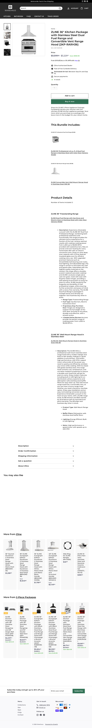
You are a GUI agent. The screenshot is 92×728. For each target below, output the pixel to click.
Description (23, 446)
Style (19, 710)
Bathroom (18, 16)
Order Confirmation (27, 451)
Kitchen (7, 16)
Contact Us (39, 16)
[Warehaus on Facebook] (41, 715)
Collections (22, 705)
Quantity (54, 84)
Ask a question (25, 461)
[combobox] (41, 8)
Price (53, 52)
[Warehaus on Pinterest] (44, 715)
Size (19, 707)
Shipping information (28, 456)
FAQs (29, 16)
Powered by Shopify (51, 724)
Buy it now (69, 101)
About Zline (23, 466)
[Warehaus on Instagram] (37, 715)
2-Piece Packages (26, 597)
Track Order (53, 16)
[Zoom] (28, 39)
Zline (19, 534)
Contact (20, 715)
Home (53, 28)
